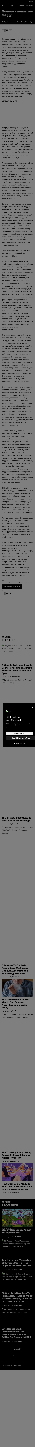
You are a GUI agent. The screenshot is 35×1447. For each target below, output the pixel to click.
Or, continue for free (19, 743)
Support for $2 (19, 733)
